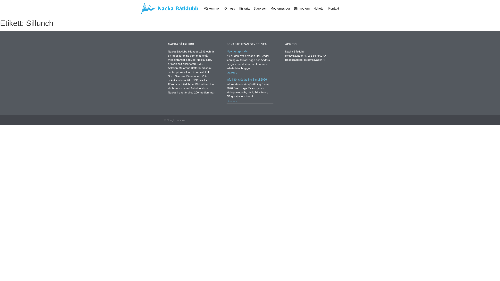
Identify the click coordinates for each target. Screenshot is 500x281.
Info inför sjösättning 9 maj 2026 (247, 79)
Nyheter (318, 8)
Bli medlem (302, 8)
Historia (244, 8)
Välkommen (212, 8)
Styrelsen (260, 8)
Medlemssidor (280, 8)
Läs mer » (232, 73)
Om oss (229, 8)
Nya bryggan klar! (238, 51)
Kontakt (333, 8)
